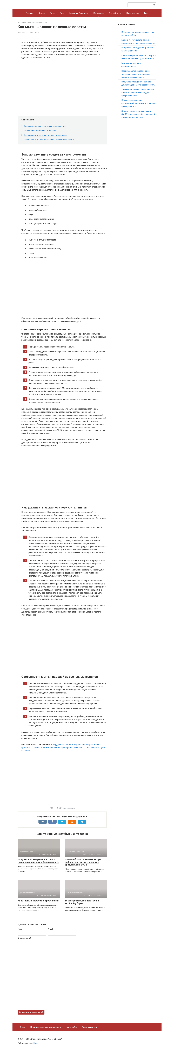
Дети (52, 13)
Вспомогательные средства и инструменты (45, 126)
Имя (20, 929)
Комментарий (24, 938)
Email (50, 929)
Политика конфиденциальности (45, 1027)
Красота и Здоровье (78, 13)
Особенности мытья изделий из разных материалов (49, 139)
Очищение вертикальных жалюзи (40, 130)
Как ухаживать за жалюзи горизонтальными (45, 135)
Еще (146, 13)
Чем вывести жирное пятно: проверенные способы (58, 747)
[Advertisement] (64, 781)
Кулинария (98, 13)
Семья (41, 13)
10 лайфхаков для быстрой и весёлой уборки (82, 902)
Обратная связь (89, 1027)
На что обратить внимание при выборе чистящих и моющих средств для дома (83, 862)
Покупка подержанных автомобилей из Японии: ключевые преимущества (138, 103)
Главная (29, 13)
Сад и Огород (115, 13)
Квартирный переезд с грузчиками (38, 900)
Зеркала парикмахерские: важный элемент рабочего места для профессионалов (137, 92)
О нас (22, 1027)
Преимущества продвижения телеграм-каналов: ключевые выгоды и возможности (135, 74)
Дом (62, 13)
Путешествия (132, 13)
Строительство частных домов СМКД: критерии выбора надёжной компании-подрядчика (138, 114)
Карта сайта (71, 1027)
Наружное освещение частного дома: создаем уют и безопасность (38, 860)
